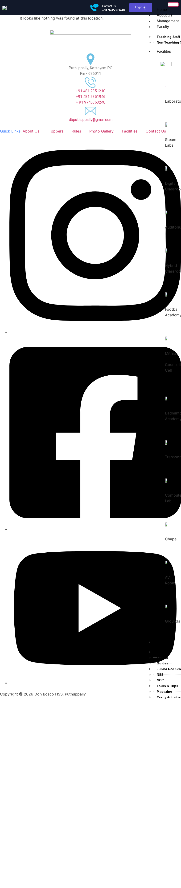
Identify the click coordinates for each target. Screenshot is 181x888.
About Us (164, 15)
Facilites (164, 51)
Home (162, 10)
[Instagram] (95, 331)
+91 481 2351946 (90, 96)
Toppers (56, 131)
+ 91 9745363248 (90, 102)
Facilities (129, 131)
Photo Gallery (101, 131)
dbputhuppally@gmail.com (90, 119)
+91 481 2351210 (90, 91)
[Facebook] (95, 529)
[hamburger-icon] (173, 4)
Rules (76, 131)
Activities (164, 642)
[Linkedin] (95, 682)
